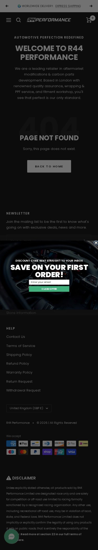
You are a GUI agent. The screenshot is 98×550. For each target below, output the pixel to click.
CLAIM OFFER (49, 288)
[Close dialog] (96, 243)
